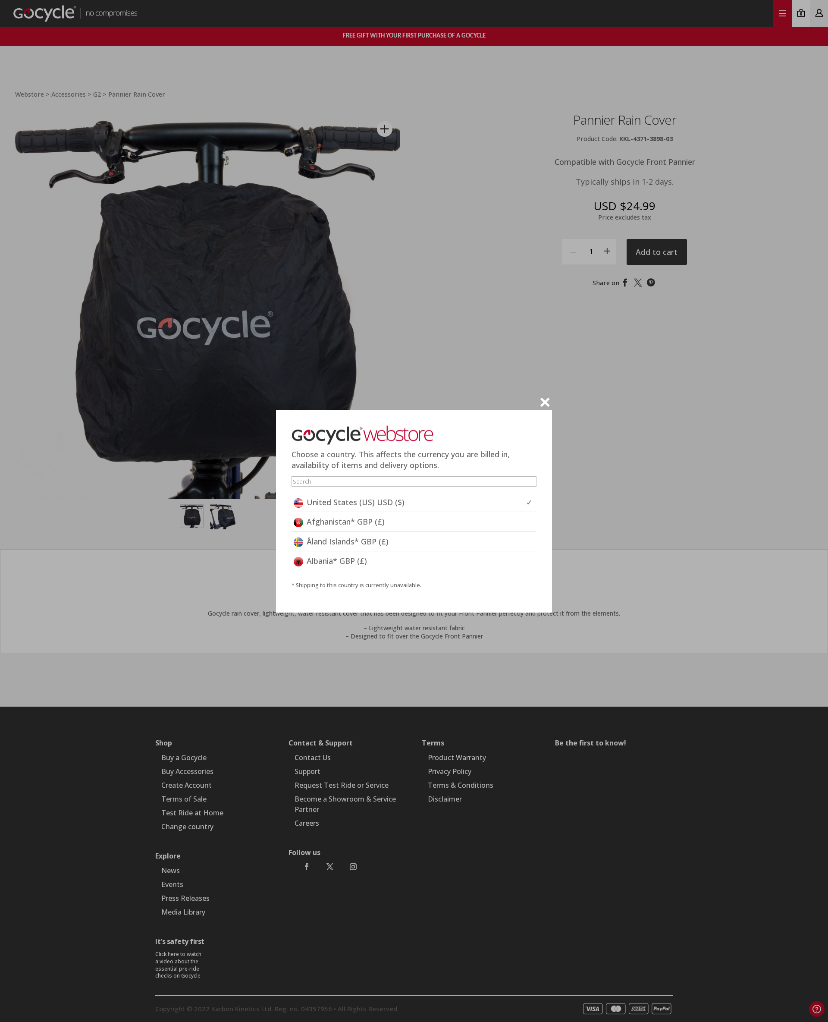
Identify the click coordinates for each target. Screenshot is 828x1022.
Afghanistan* (346, 521)
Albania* (337, 561)
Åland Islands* (348, 541)
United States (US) (356, 502)
